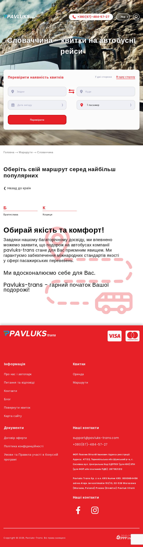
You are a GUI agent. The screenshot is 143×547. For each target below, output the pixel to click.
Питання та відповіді (19, 382)
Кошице (47, 214)
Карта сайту (13, 416)
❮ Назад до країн (17, 188)
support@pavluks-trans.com (96, 438)
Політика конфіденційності (24, 446)
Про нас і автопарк (18, 374)
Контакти (10, 391)
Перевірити (37, 119)
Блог (7, 399)
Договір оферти (15, 438)
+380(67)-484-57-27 (93, 17)
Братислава (10, 214)
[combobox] (40, 91)
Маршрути (80, 382)
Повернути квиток (17, 407)
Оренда (78, 374)
